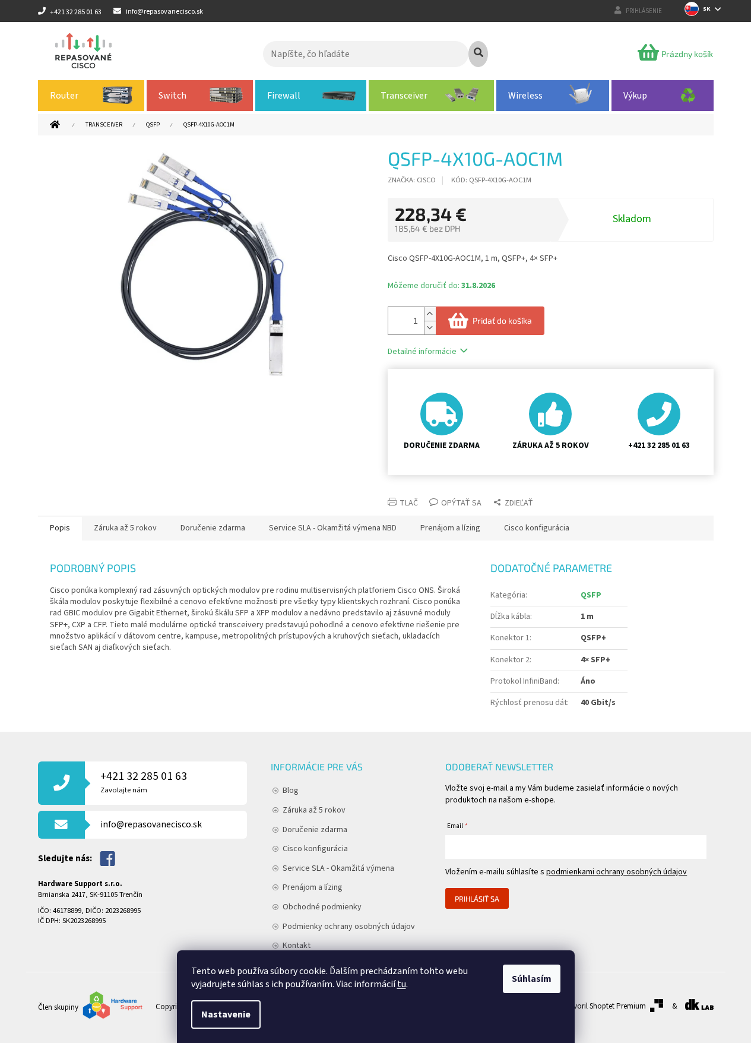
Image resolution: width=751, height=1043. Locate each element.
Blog (291, 791)
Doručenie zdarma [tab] (212, 528)
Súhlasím (532, 978)
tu (401, 984)
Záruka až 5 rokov (314, 810)
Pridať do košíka (502, 320)
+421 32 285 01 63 (143, 782)
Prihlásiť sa (477, 898)
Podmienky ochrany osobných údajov (349, 927)
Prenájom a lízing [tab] (450, 528)
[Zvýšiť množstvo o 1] (430, 314)
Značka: (412, 180)
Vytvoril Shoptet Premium (604, 1006)
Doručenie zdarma (315, 830)
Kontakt (296, 946)
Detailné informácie (422, 352)
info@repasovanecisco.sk (151, 824)
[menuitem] (91, 95)
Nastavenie (226, 1014)
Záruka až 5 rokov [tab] (125, 528)
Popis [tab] (60, 528)
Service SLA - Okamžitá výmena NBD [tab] (333, 528)
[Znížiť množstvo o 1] (430, 327)
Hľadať (478, 54)
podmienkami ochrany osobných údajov (616, 872)
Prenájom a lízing (313, 887)
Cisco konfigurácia (315, 849)
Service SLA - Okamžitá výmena (338, 868)
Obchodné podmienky (322, 907)
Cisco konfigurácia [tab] (536, 528)
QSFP (591, 595)
